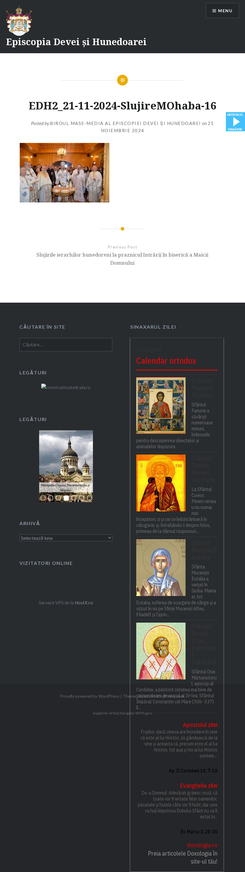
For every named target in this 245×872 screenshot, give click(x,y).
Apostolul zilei (200, 725)
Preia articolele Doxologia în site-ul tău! (182, 857)
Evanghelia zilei (198, 785)
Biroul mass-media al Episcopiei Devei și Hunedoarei (125, 123)
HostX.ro (84, 602)
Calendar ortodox (166, 360)
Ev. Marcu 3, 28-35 (199, 832)
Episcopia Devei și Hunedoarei (76, 42)
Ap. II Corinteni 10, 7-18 (193, 771)
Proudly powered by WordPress (90, 696)
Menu (225, 10)
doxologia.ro (202, 845)
